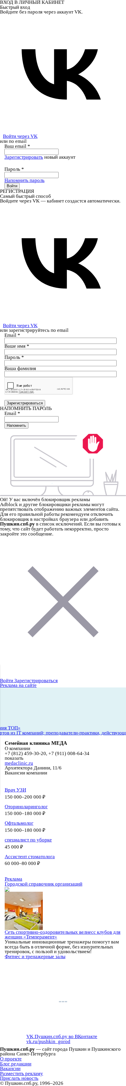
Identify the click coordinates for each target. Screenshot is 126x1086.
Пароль (14, 169)
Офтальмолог (19, 823)
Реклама (13, 879)
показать (14, 758)
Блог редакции (15, 1064)
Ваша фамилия (20, 368)
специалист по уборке (28, 840)
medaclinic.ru (19, 763)
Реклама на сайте (18, 685)
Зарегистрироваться (36, 680)
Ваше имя (16, 346)
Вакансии (10, 1068)
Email (12, 335)
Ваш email (17, 146)
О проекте (11, 1059)
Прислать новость (19, 1078)
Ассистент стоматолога (30, 856)
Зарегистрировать (23, 157)
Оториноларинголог (26, 806)
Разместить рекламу (21, 1073)
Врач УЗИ (15, 790)
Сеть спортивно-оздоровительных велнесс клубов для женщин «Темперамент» (62, 934)
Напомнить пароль (24, 180)
